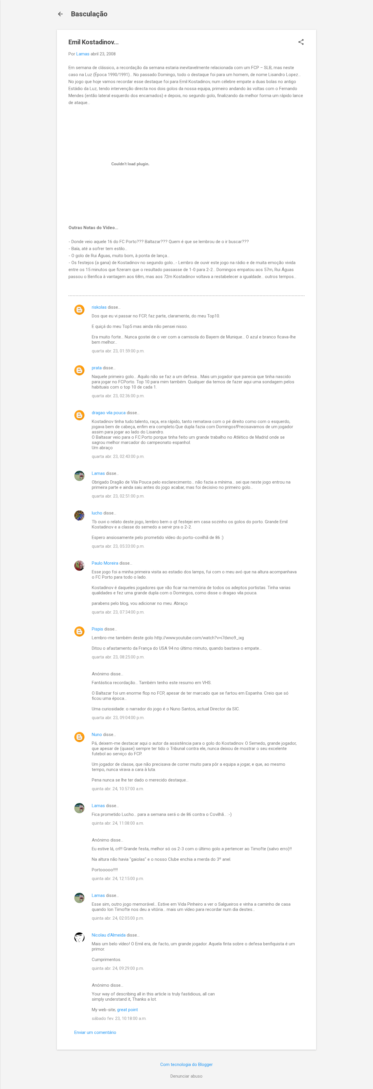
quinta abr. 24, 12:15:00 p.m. (118, 878)
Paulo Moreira (105, 563)
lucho (97, 513)
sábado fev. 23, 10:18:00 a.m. (119, 1018)
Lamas (98, 473)
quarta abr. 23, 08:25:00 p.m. (118, 657)
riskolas (99, 307)
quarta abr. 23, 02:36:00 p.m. (118, 395)
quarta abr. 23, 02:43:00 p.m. (118, 456)
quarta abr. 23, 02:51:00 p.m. (118, 496)
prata (97, 367)
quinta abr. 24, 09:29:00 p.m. (118, 968)
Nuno (97, 734)
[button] (301, 42)
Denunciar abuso (186, 1076)
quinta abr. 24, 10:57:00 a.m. (118, 788)
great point (127, 1009)
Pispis (97, 629)
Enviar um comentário (95, 1032)
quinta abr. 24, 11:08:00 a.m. (118, 823)
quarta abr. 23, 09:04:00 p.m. (118, 717)
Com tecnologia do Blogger (186, 1064)
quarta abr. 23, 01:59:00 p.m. (118, 351)
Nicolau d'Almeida (109, 935)
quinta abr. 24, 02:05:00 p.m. (118, 918)
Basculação (89, 14)
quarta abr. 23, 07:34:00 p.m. (118, 612)
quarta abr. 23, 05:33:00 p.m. (118, 546)
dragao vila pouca (109, 412)
